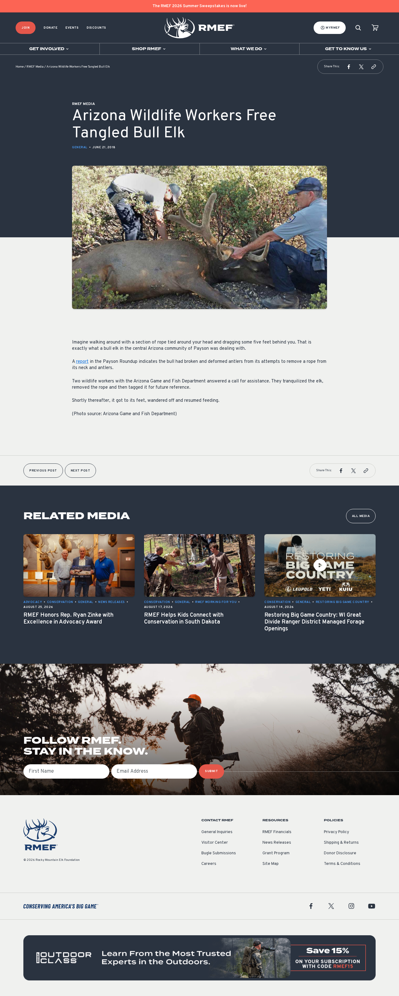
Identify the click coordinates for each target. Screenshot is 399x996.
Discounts (96, 28)
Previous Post (43, 471)
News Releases (276, 842)
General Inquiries (217, 832)
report (82, 362)
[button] (349, 66)
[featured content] (199, 957)
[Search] (358, 27)
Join (26, 28)
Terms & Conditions (342, 863)
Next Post (80, 471)
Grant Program (276, 853)
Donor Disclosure (340, 853)
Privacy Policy (336, 832)
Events (72, 28)
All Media (361, 516)
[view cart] (375, 27)
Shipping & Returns (341, 842)
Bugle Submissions (218, 853)
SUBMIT (211, 771)
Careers (208, 863)
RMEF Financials (276, 832)
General (80, 147)
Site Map (270, 863)
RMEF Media (35, 67)
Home (20, 67)
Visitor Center (214, 842)
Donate (50, 28)
